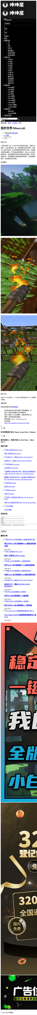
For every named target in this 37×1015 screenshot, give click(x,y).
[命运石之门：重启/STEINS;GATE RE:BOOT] (18, 580)
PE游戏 (10, 66)
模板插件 (7, 85)
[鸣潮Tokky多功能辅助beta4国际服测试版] (17, 570)
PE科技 (10, 61)
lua (9, 44)
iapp (9, 45)
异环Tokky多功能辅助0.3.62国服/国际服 (19, 565)
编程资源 (7, 40)
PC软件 (10, 68)
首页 (5, 38)
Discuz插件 (11, 98)
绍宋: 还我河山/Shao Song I (14, 556)
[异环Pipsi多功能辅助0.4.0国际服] (15, 592)
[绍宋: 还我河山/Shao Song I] (13, 551)
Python (10, 48)
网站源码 (11, 51)
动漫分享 (11, 81)
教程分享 (11, 76)
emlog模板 (11, 87)
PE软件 (10, 70)
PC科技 (10, 59)
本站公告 (11, 111)
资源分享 (7, 57)
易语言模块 (11, 55)
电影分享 (11, 83)
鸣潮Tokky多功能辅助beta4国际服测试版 (19, 575)
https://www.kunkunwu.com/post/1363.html (16, 423)
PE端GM (10, 74)
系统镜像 (11, 79)
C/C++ (10, 47)
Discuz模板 (11, 96)
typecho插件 (11, 102)
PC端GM (10, 72)
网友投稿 (15, 133)
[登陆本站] (3, 121)
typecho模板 (11, 100)
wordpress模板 (12, 104)
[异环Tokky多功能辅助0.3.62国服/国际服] (17, 561)
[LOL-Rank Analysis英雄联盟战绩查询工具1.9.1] (19, 611)
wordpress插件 (12, 107)
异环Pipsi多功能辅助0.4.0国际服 (16, 596)
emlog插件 (11, 89)
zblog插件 (11, 94)
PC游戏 (10, 63)
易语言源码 (11, 53)
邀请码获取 (7, 115)
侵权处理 (7, 109)
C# (9, 42)
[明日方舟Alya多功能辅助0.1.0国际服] (16, 601)
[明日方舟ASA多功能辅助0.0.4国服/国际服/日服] (19, 539)
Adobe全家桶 (12, 113)
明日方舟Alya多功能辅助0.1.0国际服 (18, 605)
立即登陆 (15, 407)
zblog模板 (11, 91)
